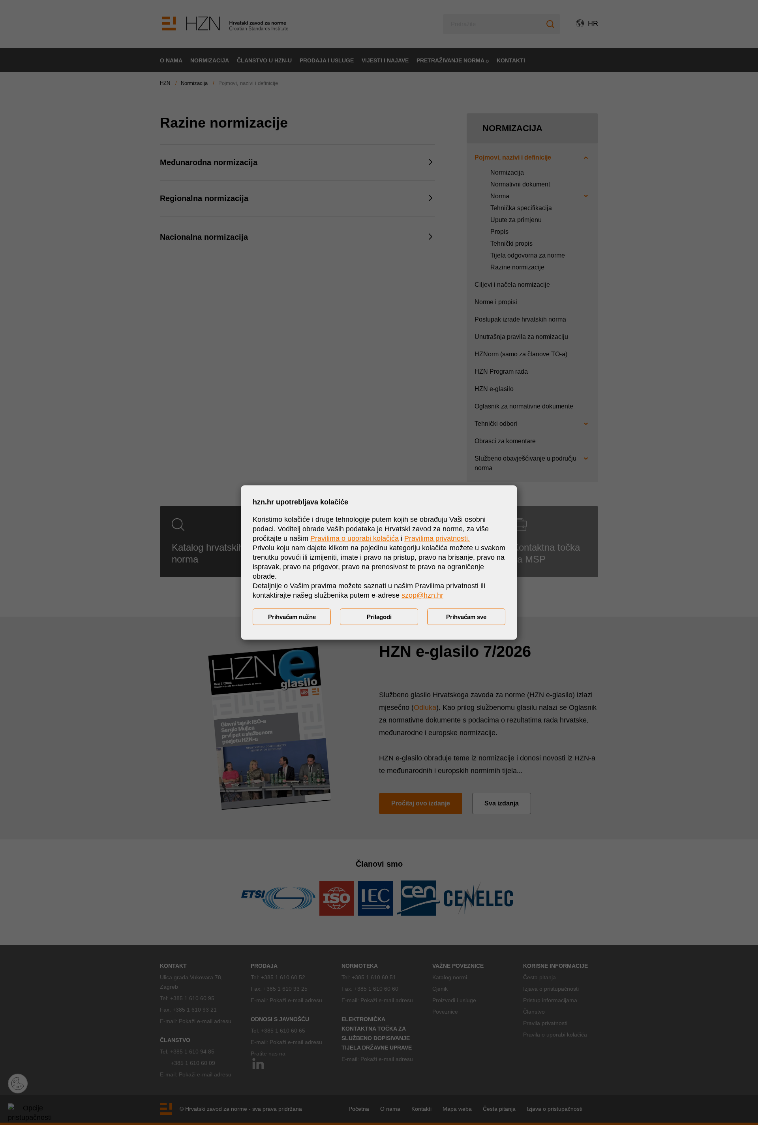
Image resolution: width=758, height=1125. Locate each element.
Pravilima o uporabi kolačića (354, 538)
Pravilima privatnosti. (437, 538)
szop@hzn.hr (422, 595)
